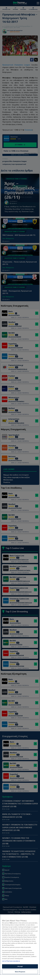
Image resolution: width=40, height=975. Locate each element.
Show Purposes (20, 971)
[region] (20, 944)
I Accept (20, 966)
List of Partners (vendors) (11, 961)
